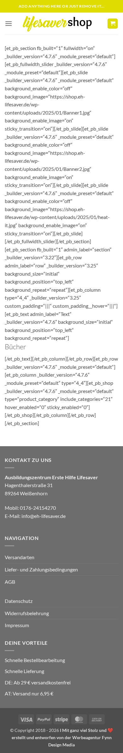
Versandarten (19, 557)
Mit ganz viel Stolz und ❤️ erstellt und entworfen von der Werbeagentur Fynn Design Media (62, 737)
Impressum (17, 625)
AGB (10, 582)
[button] (8, 23)
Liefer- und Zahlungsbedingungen (41, 569)
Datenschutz (18, 601)
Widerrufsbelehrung (27, 613)
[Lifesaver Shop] (60, 23)
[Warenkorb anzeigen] (113, 24)
